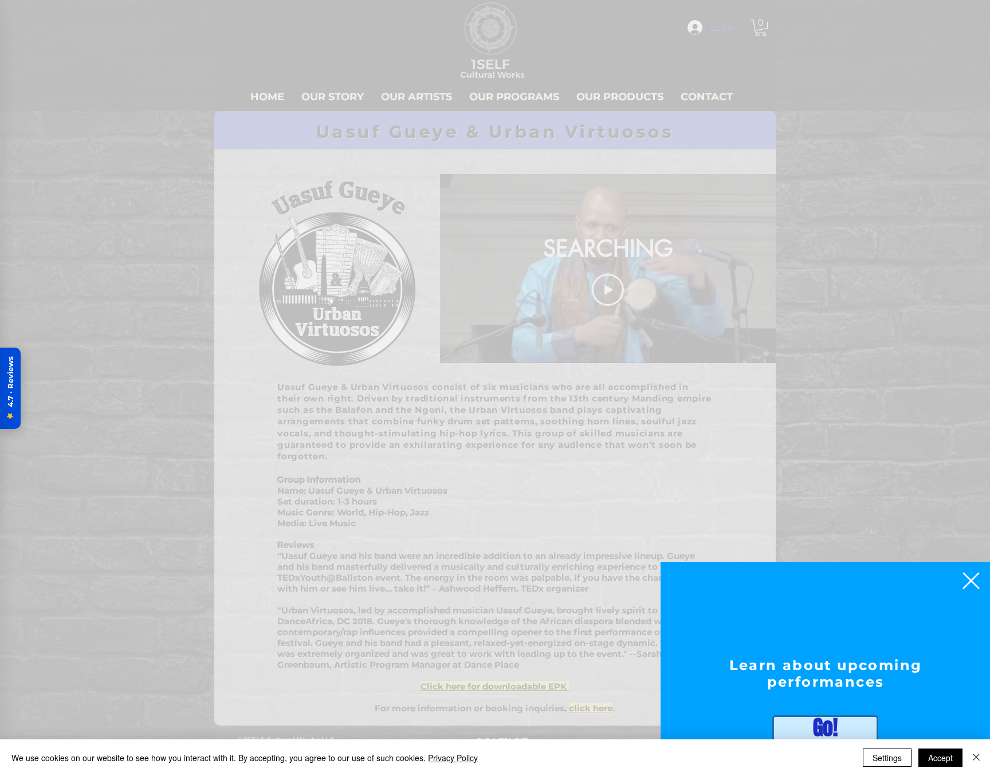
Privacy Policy (453, 757)
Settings (887, 757)
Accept (940, 757)
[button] (971, 580)
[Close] (976, 758)
